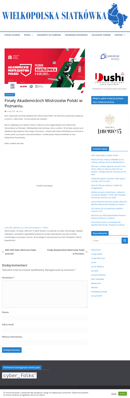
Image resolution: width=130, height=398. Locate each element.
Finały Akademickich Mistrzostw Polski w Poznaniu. (65, 252)
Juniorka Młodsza (98, 275)
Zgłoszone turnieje (101, 35)
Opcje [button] (113, 394)
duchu (20, 111)
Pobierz (45, 227)
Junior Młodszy (97, 266)
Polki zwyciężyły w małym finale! (104, 155)
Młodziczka (96, 283)
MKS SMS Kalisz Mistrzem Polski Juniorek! (20, 252)
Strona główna (12, 35)
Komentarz (8, 277)
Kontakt (119, 35)
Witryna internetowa (12, 336)
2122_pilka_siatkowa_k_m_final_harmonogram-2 (23, 227)
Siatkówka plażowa (99, 291)
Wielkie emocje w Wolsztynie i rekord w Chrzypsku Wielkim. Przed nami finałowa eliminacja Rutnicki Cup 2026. (108, 195)
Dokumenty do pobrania (49, 35)
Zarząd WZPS (96, 296)
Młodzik (94, 287)
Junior (93, 262)
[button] (31, 35)
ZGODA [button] (122, 393)
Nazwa (5, 312)
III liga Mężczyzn (98, 258)
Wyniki (27, 35)
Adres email (7, 324)
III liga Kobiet (96, 254)
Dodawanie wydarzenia (76, 35)
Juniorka (94, 271)
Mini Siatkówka (97, 279)
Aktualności (10, 95)
